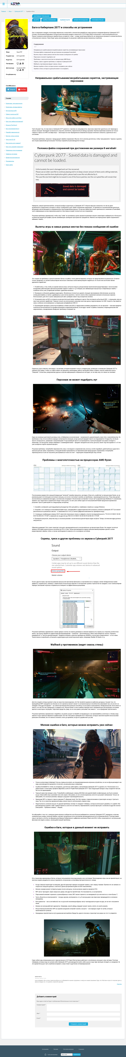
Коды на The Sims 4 (11, 125)
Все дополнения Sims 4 (12, 128)
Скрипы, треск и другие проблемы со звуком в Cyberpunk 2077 (53, 61)
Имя (38, 1013)
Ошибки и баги (65, 20)
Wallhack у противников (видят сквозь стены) (48, 64)
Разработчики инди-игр (12, 132)
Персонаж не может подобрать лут (44, 57)
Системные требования (41, 16)
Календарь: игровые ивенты (14, 107)
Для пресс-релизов (68, 1049)
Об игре (36, 20)
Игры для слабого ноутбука (13, 118)
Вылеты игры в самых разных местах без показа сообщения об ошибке (56, 54)
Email (39, 1018)
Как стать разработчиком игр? (14, 146)
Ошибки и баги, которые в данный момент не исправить (51, 68)
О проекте (81, 1049)
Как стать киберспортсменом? (14, 121)
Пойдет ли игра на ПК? (12, 114)
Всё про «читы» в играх (12, 136)
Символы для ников (11, 154)
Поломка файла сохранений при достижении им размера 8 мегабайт (55, 52)
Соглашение (45, 1049)
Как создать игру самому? (13, 143)
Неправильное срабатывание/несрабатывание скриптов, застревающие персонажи (59, 50)
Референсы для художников (14, 150)
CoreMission (15, 4)
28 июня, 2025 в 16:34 (40, 978)
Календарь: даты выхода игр (14, 103)
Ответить (119, 984)
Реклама (56, 1049)
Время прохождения (81, 20)
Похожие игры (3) (97, 20)
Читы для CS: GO (10, 139)
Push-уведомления (52, 1054)
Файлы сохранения (49, 20)
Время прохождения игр (13, 157)
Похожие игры (10, 161)
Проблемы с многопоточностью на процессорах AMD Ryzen (52, 59)
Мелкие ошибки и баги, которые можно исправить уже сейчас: (53, 66)
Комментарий (41, 1005)
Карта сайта (9, 165)
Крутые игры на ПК (11, 110)
